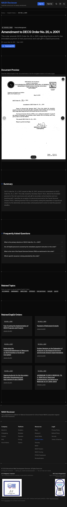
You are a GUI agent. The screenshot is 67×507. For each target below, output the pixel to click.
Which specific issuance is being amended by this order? (21, 256)
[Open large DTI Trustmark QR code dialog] (12, 487)
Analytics (20, 430)
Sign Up (49, 4)
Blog (36, 430)
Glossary (37, 442)
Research (37, 433)
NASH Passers (39, 449)
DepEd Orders (11, 13)
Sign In (41, 4)
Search (20, 442)
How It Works (5, 442)
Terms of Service (57, 439)
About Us (4, 430)
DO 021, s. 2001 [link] (22, 13)
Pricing (20, 439)
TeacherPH (7, 500)
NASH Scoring (39, 452)
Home (3, 13)
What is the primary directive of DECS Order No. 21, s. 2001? (22, 242)
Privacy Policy (56, 430)
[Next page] (62, 118)
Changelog (4, 433)
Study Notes (38, 436)
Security (54, 436)
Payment (20, 436)
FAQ (2, 439)
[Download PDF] (63, 79)
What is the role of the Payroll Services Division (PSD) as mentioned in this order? (29, 251)
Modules (20, 433)
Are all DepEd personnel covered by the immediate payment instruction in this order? (30, 246)
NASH (36, 445)
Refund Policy (56, 433)
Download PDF (9, 46)
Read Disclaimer (54, 498)
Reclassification (39, 458)
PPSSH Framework (40, 455)
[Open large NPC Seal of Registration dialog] (60, 487)
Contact (3, 436)
